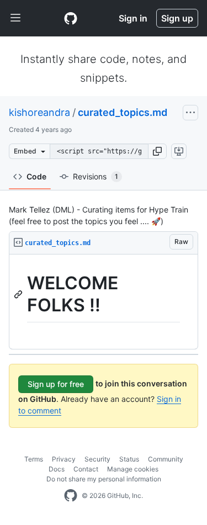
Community (165, 459)
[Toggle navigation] (15, 18)
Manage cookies (132, 469)
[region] (103, 301)
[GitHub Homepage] (70, 496)
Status (129, 459)
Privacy (64, 459)
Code (36, 176)
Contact (85, 469)
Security (97, 459)
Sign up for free (56, 384)
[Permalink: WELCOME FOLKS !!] (19, 294)
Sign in (133, 18)
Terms (33, 459)
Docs (57, 469)
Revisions (95, 176)
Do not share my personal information (103, 479)
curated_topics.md (122, 112)
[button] (157, 151)
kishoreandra (39, 112)
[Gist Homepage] (70, 18)
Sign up (177, 18)
